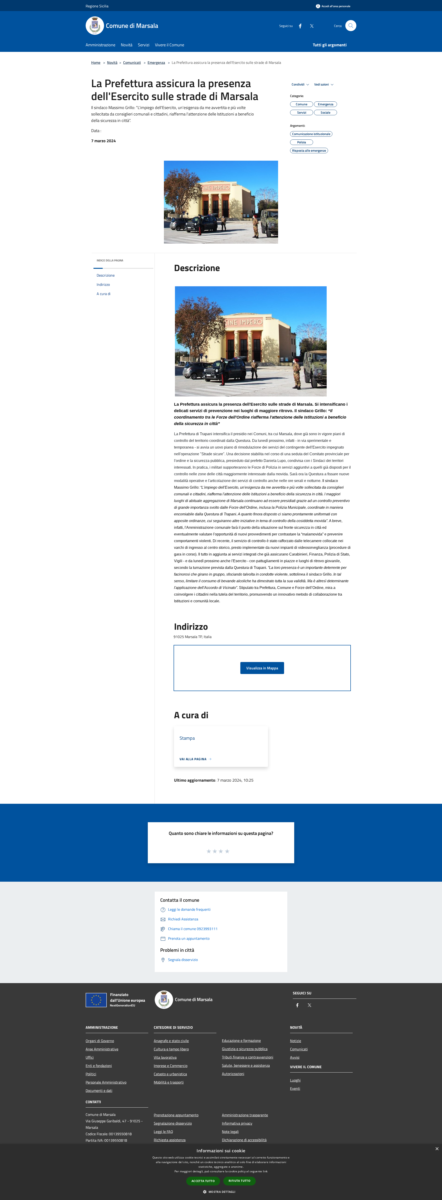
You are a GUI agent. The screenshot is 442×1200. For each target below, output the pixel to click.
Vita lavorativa (165, 1057)
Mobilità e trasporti (169, 1082)
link (265, 1171)
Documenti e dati (99, 1090)
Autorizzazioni (233, 1073)
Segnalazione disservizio (173, 1123)
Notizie (295, 1040)
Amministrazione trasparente (245, 1115)
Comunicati (132, 62)
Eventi (295, 1088)
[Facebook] (298, 25)
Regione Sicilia (97, 6)
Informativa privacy (237, 1123)
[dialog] (221, 1172)
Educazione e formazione (241, 1040)
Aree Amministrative (102, 1049)
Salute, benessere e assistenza (246, 1065)
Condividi (298, 84)
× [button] (437, 1149)
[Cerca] (350, 25)
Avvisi (295, 1057)
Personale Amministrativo (106, 1082)
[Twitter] (309, 25)
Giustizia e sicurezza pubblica (245, 1049)
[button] (220, 1191)
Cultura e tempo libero (171, 1049)
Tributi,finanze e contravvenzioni (247, 1057)
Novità (112, 62)
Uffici (90, 1057)
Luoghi (295, 1080)
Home (95, 62)
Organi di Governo (100, 1040)
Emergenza (156, 62)
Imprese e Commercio (170, 1065)
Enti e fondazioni (99, 1065)
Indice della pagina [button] (110, 260)
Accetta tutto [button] (203, 1181)
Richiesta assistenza (170, 1140)
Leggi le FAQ (163, 1131)
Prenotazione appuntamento (176, 1115)
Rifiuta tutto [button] (239, 1181)
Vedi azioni (321, 84)
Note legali (230, 1131)
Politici (91, 1074)
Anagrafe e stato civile (171, 1040)
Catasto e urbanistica (170, 1074)
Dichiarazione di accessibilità (244, 1140)
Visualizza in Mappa (262, 668)
